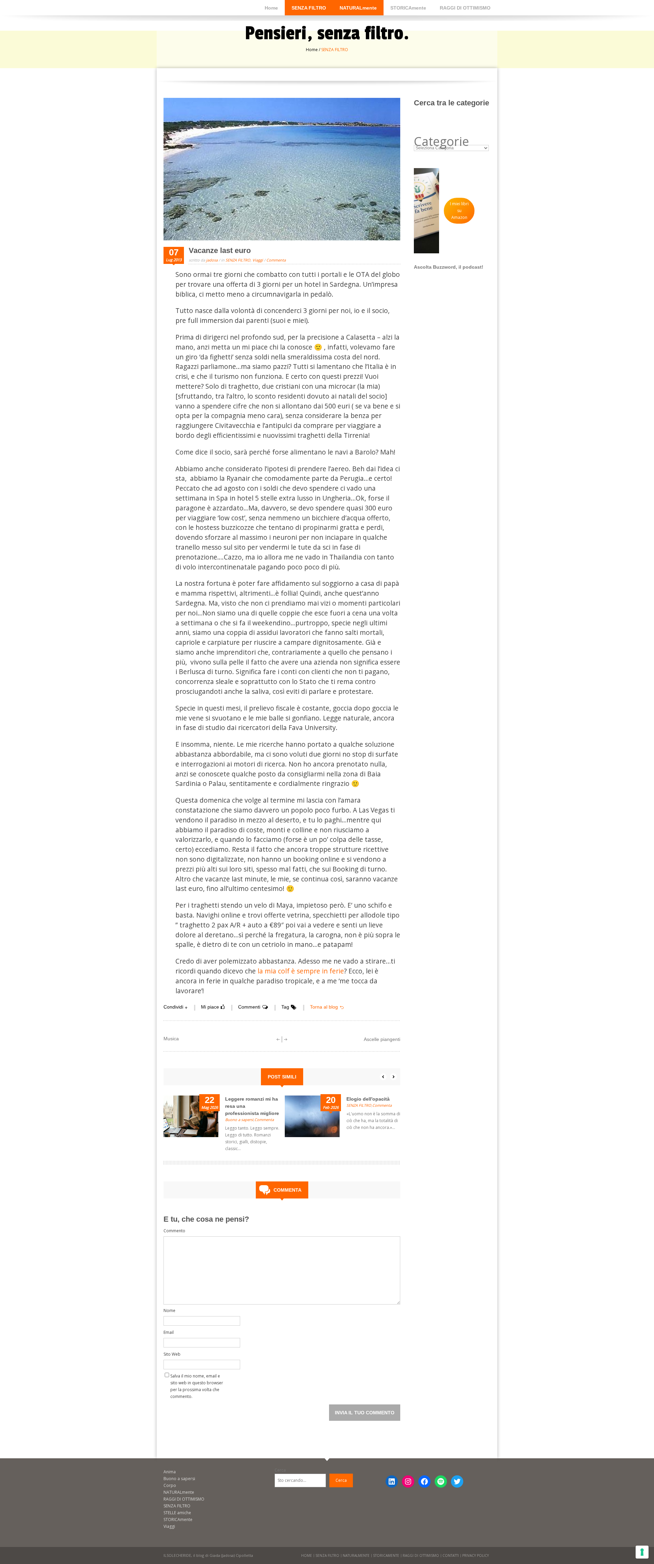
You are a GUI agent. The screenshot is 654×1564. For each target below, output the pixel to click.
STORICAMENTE (386, 1555)
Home (271, 8)
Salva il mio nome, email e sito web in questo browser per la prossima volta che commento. (196, 1377)
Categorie (441, 141)
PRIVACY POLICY (475, 1555)
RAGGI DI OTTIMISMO (465, 8)
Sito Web (172, 1354)
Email (169, 1332)
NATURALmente (358, 8)
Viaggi (257, 260)
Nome (169, 1310)
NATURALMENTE (356, 1555)
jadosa (212, 260)
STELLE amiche (177, 1513)
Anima (170, 1472)
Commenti (249, 1007)
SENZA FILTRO (309, 8)
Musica (171, 1038)
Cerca (280, 1470)
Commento (174, 1231)
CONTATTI (450, 1555)
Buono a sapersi (239, 1119)
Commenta (276, 260)
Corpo (170, 1485)
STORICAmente (408, 8)
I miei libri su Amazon (459, 210)
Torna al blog (324, 1007)
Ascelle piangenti (382, 1039)
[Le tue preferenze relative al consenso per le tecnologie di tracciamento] (642, 1552)
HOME (306, 1555)
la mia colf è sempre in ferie (300, 970)
